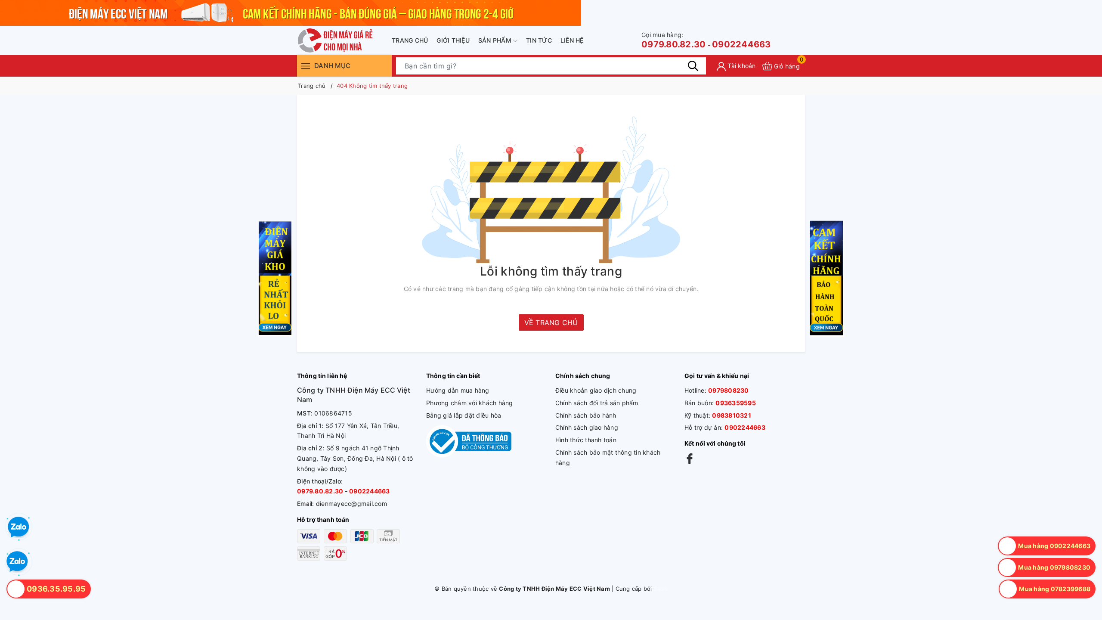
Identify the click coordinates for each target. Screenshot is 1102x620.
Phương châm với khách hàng (469, 402)
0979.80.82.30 (673, 40)
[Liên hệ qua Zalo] (17, 562)
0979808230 (728, 390)
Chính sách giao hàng (586, 427)
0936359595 (735, 402)
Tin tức (539, 40)
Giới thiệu (453, 40)
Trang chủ (410, 40)
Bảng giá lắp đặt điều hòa (463, 415)
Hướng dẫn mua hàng (457, 390)
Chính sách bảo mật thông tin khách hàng (608, 457)
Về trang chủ (551, 322)
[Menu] (305, 65)
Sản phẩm (495, 40)
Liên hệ (572, 40)
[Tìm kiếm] (693, 65)
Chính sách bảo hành (585, 415)
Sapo (661, 588)
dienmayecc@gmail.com (351, 503)
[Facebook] (689, 458)
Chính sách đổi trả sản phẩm (596, 402)
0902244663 (741, 44)
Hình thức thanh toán (585, 439)
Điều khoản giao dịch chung (596, 390)
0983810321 (731, 415)
